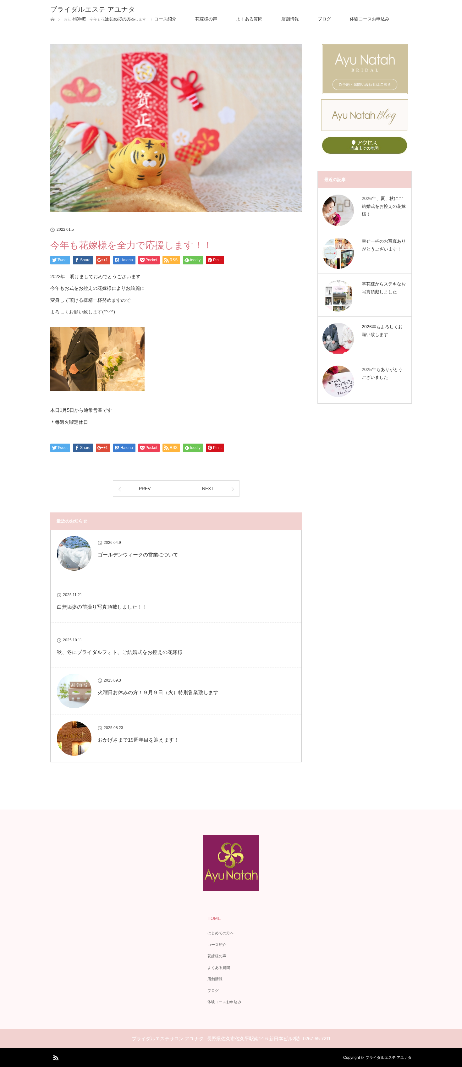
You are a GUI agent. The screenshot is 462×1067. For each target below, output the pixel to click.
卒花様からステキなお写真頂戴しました (384, 287)
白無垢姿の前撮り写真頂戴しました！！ (102, 607)
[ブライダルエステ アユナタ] (231, 887)
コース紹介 (165, 18)
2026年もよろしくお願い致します (382, 330)
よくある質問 (249, 18)
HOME (79, 18)
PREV (145, 488)
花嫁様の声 (206, 18)
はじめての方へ (120, 18)
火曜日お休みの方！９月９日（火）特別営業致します (158, 692)
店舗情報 (290, 18)
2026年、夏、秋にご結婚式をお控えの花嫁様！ (384, 206)
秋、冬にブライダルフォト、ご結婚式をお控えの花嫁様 (120, 652)
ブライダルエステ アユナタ (92, 9)
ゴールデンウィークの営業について (138, 554)
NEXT (208, 488)
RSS (55, 1056)
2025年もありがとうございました (382, 373)
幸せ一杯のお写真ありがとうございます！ (384, 245)
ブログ (324, 18)
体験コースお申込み (369, 18)
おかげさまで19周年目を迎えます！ (138, 740)
